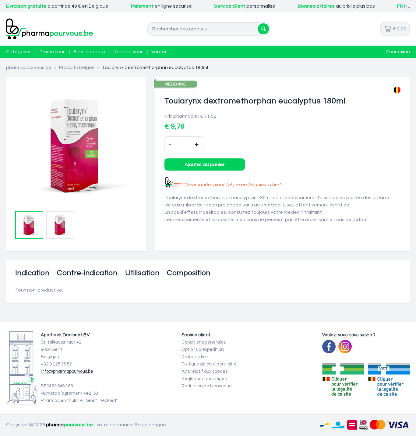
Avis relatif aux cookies (204, 371)
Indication (32, 273)
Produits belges (76, 67)
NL (407, 6)
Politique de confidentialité (209, 364)
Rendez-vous (128, 51)
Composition (188, 273)
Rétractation (195, 357)
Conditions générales (204, 342)
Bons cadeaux (89, 51)
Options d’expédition (203, 349)
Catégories (19, 51)
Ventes (159, 51)
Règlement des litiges (204, 378)
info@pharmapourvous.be (67, 371)
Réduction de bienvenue (207, 386)
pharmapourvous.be (28, 67)
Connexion (398, 51)
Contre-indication (87, 273)
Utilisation (142, 273)
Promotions (52, 51)
